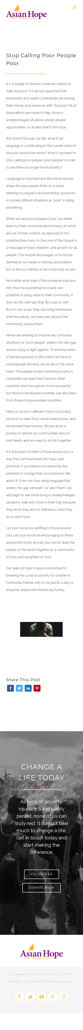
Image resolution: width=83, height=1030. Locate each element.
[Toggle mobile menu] (75, 7)
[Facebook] (10, 688)
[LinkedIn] (28, 688)
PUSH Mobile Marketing (59, 981)
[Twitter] (19, 688)
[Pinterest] (37, 688)
